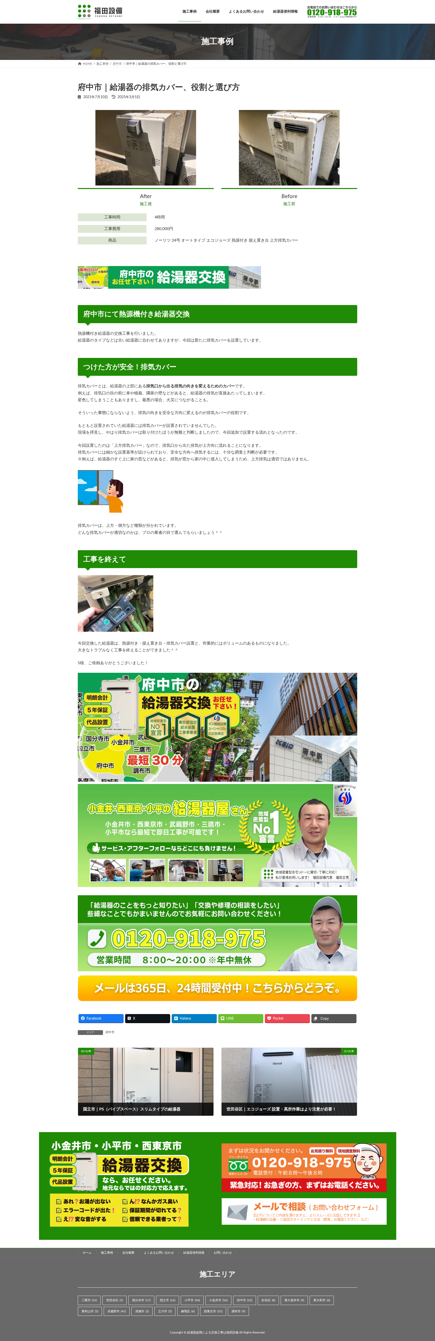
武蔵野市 (116, 1311)
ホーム (87, 1252)
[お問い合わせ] (329, 11)
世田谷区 (114, 1300)
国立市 (167, 1300)
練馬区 (188, 1311)
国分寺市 (141, 1300)
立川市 (165, 1311)
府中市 (110, 1032)
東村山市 (90, 1311)
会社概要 (128, 1252)
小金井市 (218, 1300)
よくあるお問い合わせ (159, 1252)
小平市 (192, 1300)
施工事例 (107, 1252)
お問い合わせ (223, 1252)
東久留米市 (294, 1300)
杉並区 (268, 1300)
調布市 (238, 1311)
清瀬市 (142, 1311)
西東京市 (213, 1311)
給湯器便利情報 (193, 1252)
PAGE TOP (420, 1296)
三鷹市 (89, 1300)
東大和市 (321, 1300)
